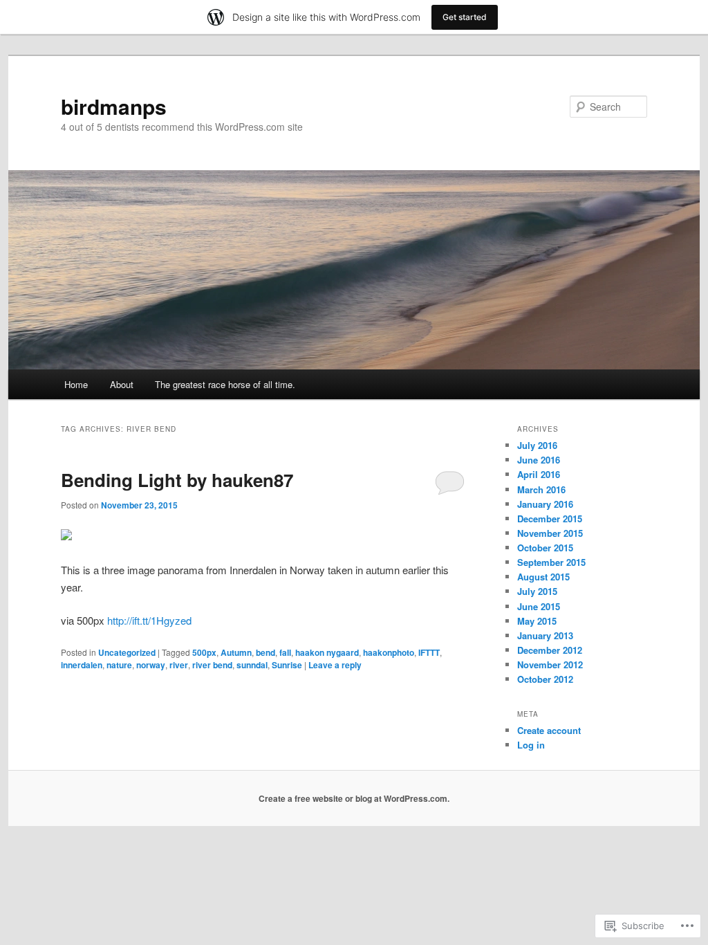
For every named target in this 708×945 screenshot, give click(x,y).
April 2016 (538, 474)
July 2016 (537, 445)
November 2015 (550, 533)
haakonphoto (388, 652)
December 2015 (549, 518)
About (121, 384)
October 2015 (545, 547)
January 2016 (545, 504)
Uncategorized (127, 652)
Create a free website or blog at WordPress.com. (354, 798)
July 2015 (537, 591)
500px (204, 652)
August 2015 (543, 576)
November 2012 (550, 664)
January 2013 (545, 635)
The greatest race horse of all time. (225, 384)
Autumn (236, 652)
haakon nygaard (327, 652)
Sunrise (287, 665)
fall (285, 652)
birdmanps (114, 106)
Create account (549, 730)
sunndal (252, 665)
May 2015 (537, 620)
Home (76, 384)
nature (119, 665)
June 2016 (538, 459)
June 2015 (538, 606)
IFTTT (429, 652)
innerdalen (81, 665)
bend (265, 652)
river (178, 665)
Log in (531, 744)
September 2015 (551, 562)
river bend (212, 665)
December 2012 (549, 650)
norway (150, 665)
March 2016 (541, 489)
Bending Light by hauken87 (177, 480)
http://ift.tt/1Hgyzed (149, 620)
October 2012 (545, 679)
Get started (464, 17)
